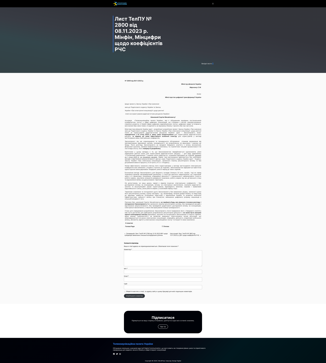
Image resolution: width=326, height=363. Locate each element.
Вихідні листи (207, 64)
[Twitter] (117, 354)
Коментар (128, 249)
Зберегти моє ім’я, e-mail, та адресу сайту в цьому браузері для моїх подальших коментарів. (159, 291)
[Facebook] (114, 354)
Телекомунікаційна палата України (133, 343)
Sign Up (163, 327)
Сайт (125, 284)
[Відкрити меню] (213, 4)
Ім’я (126, 268)
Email (126, 276)
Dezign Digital (176, 361)
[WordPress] (120, 354)
